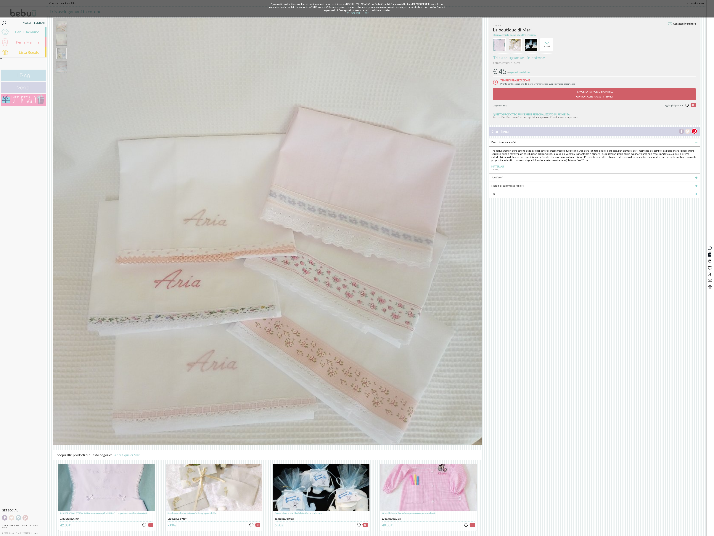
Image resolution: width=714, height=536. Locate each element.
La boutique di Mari (126, 455)
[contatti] (710, 280)
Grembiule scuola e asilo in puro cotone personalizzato (409, 513)
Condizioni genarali (18, 525)
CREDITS (37, 533)
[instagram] (18, 520)
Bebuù (5, 525)
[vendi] (23, 92)
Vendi (4, 527)
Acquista (34, 525)
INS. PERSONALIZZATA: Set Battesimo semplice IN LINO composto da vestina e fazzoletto (104, 513)
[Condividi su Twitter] (688, 131)
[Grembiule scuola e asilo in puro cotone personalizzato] (428, 487)
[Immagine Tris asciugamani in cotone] (61, 26)
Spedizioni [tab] (497, 177)
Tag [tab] (493, 193)
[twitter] (11, 520)
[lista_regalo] (710, 287)
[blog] (23, 80)
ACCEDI (27, 22)
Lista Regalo (29, 52)
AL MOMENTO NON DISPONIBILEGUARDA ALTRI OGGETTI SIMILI (594, 94)
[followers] (710, 274)
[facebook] (4, 520)
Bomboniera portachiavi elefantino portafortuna (298, 513)
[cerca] (710, 248)
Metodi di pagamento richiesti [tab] (507, 185)
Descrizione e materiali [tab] (503, 142)
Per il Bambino (27, 32)
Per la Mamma (27, 42)
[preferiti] (710, 268)
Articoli (546, 44)
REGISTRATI (39, 22)
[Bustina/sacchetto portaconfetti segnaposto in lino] (214, 487)
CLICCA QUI (354, 13)
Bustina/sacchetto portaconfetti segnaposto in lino (192, 513)
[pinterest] (25, 520)
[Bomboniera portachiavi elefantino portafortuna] (321, 487)
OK (367, 13)
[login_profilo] (710, 261)
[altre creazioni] (499, 44)
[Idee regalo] (23, 105)
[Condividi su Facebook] (681, 131)
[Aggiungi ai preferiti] (686, 105)
